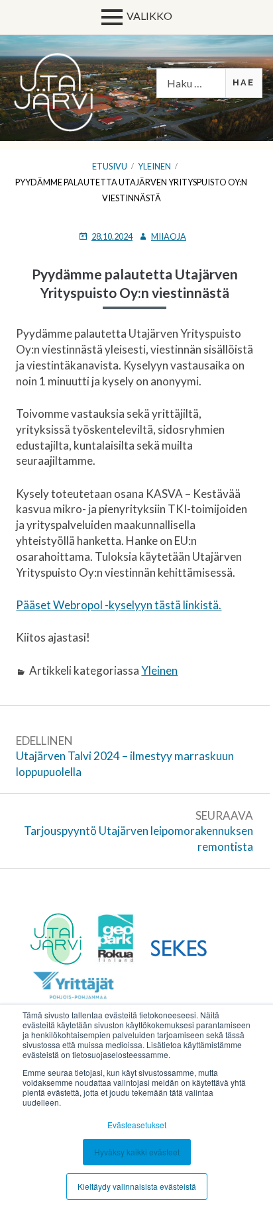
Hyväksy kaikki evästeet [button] (137, 1151)
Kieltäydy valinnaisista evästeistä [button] (137, 1186)
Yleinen (159, 670)
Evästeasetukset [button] (136, 1124)
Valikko (149, 15)
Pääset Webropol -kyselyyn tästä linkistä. (118, 605)
